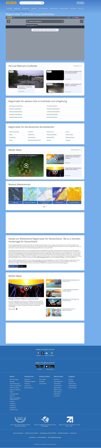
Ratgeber (72, 376)
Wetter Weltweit (57, 391)
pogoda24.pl (13, 407)
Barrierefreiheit (42, 437)
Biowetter (71, 379)
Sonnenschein (27, 385)
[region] (45, 38)
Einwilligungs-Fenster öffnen (48, 433)
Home (7, 11)
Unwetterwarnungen (15, 383)
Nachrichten (57, 379)
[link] (9, 8)
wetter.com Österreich (15, 389)
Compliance (32, 437)
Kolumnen (12, 381)
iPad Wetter (42, 381)
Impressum (73, 433)
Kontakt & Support (63, 433)
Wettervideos (58, 376)
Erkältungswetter (73, 385)
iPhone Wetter (42, 379)
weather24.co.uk (14, 409)
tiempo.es (12, 401)
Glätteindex (71, 381)
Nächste (80, 194)
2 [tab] (46, 206)
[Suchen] (42, 2)
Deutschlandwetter (58, 381)
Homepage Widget (14, 394)
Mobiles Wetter (44, 376)
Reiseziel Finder (72, 383)
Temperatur (27, 383)
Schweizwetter (57, 383)
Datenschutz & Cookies (31, 433)
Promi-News (57, 396)
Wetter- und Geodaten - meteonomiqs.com (15, 398)
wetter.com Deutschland (15, 385)
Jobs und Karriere (18, 433)
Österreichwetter (58, 385)
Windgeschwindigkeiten (30, 381)
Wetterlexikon (57, 394)
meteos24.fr (13, 403)
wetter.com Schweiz (14, 387)
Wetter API (12, 396)
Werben (11, 391)
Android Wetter (42, 383)
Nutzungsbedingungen (54, 437)
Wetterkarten (11, 11)
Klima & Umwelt (72, 387)
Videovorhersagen (14, 379)
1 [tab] (44, 206)
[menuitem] (9, 8)
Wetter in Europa (58, 389)
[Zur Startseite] (11, 3)
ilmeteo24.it (12, 405)
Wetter (12, 376)
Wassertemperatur (28, 387)
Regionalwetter (57, 387)
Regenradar (27, 379)
